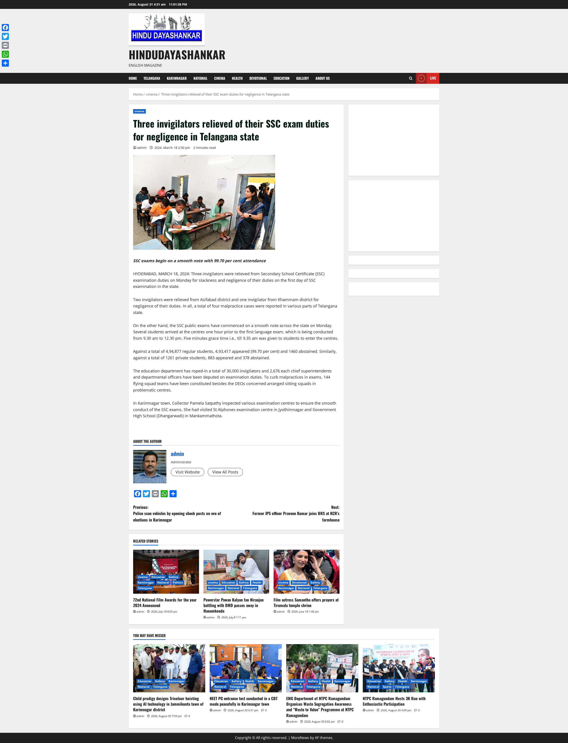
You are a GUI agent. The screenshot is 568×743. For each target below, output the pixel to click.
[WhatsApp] (5, 54)
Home (133, 78)
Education (282, 78)
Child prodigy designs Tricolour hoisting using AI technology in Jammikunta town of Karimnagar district (168, 703)
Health (237, 78)
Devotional (258, 78)
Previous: (177, 513)
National (200, 78)
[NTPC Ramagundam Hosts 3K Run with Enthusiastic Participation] (399, 668)
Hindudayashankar (177, 54)
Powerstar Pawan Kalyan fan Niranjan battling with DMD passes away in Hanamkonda (233, 605)
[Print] (5, 45)
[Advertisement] (394, 140)
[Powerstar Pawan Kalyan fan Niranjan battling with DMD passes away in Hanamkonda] (236, 572)
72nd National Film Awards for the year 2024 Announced (165, 602)
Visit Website (188, 472)
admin (142, 148)
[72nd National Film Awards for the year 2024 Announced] (166, 572)
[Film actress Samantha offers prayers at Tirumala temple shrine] (306, 572)
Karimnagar (177, 78)
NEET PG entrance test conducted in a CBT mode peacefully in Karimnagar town (244, 701)
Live (433, 78)
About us (323, 78)
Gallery (302, 78)
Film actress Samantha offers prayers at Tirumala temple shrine (306, 602)
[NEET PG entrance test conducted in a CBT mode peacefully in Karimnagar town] (246, 668)
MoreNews (300, 737)
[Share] (5, 63)
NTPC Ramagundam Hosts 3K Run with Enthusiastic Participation (394, 701)
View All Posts (225, 472)
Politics (178, 582)
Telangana (152, 78)
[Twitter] (5, 36)
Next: (295, 513)
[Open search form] (410, 78)
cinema (219, 78)
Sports (387, 687)
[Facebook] (5, 27)
